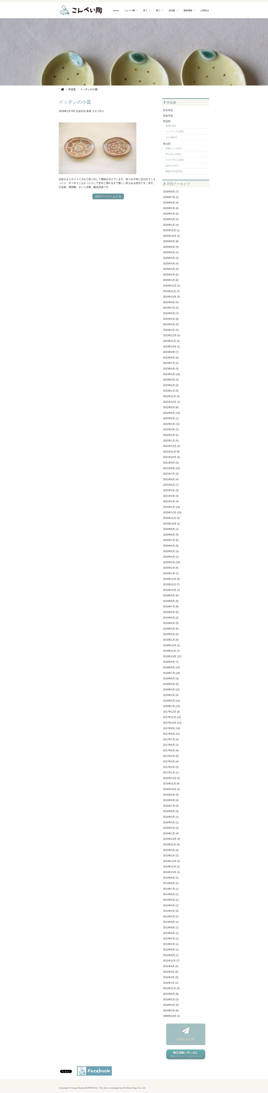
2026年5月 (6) (171, 208)
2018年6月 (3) (171, 678)
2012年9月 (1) (171, 949)
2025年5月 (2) (171, 258)
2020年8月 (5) (171, 534)
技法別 (166, 143)
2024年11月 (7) (171, 291)
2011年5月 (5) (170, 972)
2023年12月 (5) (171, 335)
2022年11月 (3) (171, 396)
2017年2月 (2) (171, 767)
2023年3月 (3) (171, 379)
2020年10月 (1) (171, 523)
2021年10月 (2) (171, 457)
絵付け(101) (172, 165)
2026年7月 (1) (171, 197)
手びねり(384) (173, 154)
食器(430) (170, 126)
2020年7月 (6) (171, 540)
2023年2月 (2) (171, 385)
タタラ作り (98, 111)
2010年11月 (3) (171, 988)
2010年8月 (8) (171, 994)
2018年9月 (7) (171, 662)
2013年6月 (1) (171, 933)
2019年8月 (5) (171, 601)
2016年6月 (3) (171, 811)
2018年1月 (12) (171, 706)
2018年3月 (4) (171, 695)
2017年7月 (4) (171, 739)
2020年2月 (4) (171, 567)
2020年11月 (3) (171, 518)
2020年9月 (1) (171, 529)
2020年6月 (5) (171, 545)
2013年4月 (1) (171, 938)
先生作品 (168, 110)
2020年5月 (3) (171, 551)
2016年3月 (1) (171, 822)
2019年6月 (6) (171, 612)
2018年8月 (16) (171, 667)
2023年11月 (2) (171, 341)
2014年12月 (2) (171, 861)
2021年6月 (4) (171, 479)
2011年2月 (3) (170, 977)
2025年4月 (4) (171, 263)
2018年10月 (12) (172, 656)
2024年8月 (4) (171, 302)
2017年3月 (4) (171, 761)
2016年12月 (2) (171, 778)
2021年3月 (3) (171, 496)
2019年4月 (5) (171, 623)
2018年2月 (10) (171, 700)
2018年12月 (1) (171, 645)
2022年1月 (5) (171, 440)
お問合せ (205, 10)
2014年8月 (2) (171, 883)
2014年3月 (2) (171, 911)
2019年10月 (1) (171, 590)
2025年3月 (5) (171, 269)
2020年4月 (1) (171, 556)
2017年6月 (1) (171, 745)
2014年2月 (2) (171, 916)
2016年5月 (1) (171, 817)
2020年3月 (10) (171, 562)
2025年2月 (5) (171, 274)
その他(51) (171, 137)
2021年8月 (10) (171, 468)
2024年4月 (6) (171, 319)
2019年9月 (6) (171, 595)
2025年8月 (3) (171, 247)
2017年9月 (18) (171, 728)
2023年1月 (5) (171, 390)
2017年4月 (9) (171, 756)
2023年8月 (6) (171, 357)
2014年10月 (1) (171, 872)
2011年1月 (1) (170, 983)
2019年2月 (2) (171, 634)
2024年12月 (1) (171, 285)
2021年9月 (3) (171, 462)
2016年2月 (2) (171, 828)
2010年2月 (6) (171, 1010)
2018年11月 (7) (171, 650)
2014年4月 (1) (171, 905)
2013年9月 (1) (171, 922)
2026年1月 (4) (171, 225)
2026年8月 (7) (171, 191)
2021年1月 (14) (171, 507)
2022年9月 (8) (171, 407)
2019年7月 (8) (171, 606)
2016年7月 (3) (171, 805)
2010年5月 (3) (171, 999)
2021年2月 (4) (171, 501)
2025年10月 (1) (171, 236)
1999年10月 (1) (171, 1016)
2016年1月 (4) (171, 833)
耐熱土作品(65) (173, 171)
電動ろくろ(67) (173, 148)
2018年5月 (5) (171, 684)
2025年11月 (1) (171, 230)
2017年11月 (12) (172, 717)
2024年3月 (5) (171, 324)
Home (116, 10)
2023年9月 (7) (171, 352)
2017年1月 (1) (171, 772)
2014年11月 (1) (171, 866)
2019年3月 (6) (171, 628)
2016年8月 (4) (171, 800)
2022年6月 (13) (171, 413)
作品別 (166, 121)
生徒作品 (81, 111)
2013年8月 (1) (171, 927)
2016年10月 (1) (171, 789)
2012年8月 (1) (171, 955)
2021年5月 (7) (171, 484)
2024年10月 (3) (171, 296)
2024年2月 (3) (171, 330)
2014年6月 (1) (171, 894)
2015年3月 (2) (171, 850)
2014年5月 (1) (171, 900)
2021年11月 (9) (171, 451)
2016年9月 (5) (171, 794)
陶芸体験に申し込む (186, 1054)
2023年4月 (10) (171, 374)
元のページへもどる (108, 196)
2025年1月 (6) (171, 280)
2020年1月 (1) (171, 573)
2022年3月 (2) (171, 429)
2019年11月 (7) (171, 584)
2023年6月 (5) (171, 368)
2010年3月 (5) (171, 1005)
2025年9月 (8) (171, 241)
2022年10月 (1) (171, 402)
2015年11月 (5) (171, 844)
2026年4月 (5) (171, 213)
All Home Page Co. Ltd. (134, 1088)
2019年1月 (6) (171, 639)
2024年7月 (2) (171, 307)
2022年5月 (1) (171, 418)
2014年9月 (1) (171, 877)
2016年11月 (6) (171, 783)
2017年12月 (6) (171, 711)
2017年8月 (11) (171, 734)
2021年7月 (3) (171, 473)
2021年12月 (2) (171, 446)
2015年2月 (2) (171, 855)
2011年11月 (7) (171, 960)
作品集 (171, 102)
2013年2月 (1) (171, 944)
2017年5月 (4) (171, 750)
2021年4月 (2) (171, 490)
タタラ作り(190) (174, 160)
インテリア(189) (174, 131)
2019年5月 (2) (171, 617)
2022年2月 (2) (171, 435)
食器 (88, 111)
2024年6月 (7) (171, 313)
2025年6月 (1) (171, 252)
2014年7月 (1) (171, 888)
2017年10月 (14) (172, 722)
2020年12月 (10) (172, 512)
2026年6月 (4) (171, 202)
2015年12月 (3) (171, 839)
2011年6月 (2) (170, 966)
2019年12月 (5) (171, 579)
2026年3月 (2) (171, 219)
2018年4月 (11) (171, 689)
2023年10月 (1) (171, 346)
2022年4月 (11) (171, 424)
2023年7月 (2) (171, 363)
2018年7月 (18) (171, 673)
